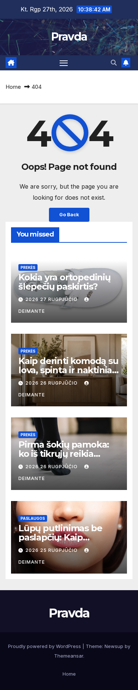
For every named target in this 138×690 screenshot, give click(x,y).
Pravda (69, 36)
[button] (114, 62)
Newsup (114, 646)
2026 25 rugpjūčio (52, 550)
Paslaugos (33, 518)
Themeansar (68, 656)
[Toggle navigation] (64, 63)
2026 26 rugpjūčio (52, 383)
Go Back (69, 214)
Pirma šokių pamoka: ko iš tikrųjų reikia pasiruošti (63, 453)
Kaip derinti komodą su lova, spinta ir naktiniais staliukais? (68, 370)
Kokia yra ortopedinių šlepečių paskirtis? (64, 282)
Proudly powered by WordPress (45, 646)
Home (13, 86)
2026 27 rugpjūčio (52, 299)
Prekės (28, 267)
